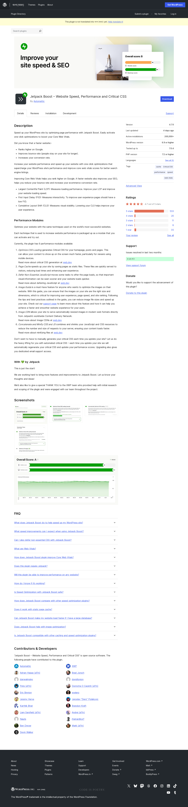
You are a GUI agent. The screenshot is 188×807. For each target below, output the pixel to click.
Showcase (49, 761)
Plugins (48, 770)
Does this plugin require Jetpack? (30, 566)
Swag (116, 774)
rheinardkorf (78, 719)
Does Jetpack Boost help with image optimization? (40, 626)
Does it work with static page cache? (33, 609)
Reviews (34, 113)
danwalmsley (26, 679)
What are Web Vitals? (25, 548)
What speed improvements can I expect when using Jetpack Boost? (49, 531)
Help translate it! (115, 22)
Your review (132, 235)
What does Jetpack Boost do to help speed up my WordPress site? (48, 522)
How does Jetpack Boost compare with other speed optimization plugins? (52, 600)
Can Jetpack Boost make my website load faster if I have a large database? (53, 618)
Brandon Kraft (79, 705)
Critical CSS (168, 167)
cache (158, 167)
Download (167, 99)
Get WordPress (175, 5)
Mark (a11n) (78, 725)
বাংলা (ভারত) (41, 789)
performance (159, 172)
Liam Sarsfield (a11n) (30, 712)
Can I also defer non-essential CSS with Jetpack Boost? (43, 540)
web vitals (168, 178)
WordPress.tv (85, 774)
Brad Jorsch (78, 672)
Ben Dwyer (25, 725)
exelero (75, 692)
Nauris (23, 719)
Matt (149, 765)
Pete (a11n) (25, 686)
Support (170, 113)
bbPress (151, 770)
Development (69, 113)
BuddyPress (152, 774)
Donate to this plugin (136, 293)
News (13, 765)
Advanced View (134, 185)
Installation (50, 113)
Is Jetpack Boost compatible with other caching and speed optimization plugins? (55, 635)
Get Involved (118, 761)
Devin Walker (26, 732)
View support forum (136, 265)
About (14, 761)
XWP (74, 666)
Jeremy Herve (27, 699)
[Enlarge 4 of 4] (114, 459)
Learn (81, 761)
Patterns (48, 774)
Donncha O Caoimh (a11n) (85, 686)
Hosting (14, 770)
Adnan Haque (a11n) (30, 672)
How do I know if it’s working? (29, 583)
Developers (83, 770)
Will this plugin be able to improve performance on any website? (46, 574)
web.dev (67, 262)
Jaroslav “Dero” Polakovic (85, 699)
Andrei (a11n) (78, 712)
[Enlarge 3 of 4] (114, 408)
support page (50, 303)
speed (170, 172)
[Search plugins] (40, 31)
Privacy (14, 774)
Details (20, 113)
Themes (48, 765)
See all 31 (169, 160)
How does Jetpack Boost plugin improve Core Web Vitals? (44, 557)
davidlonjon (78, 679)
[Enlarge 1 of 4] (43, 408)
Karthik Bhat (26, 705)
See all (170, 235)
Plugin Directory (18, 14)
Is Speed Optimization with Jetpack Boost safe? (38, 592)
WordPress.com (154, 761)
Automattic (39, 101)
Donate (116, 770)
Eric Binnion (26, 692)
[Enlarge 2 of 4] (78, 408)
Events (115, 765)
